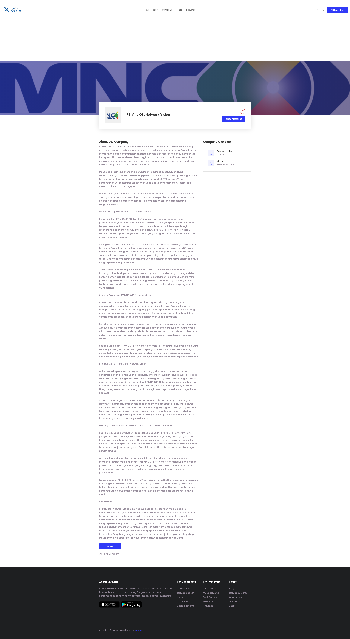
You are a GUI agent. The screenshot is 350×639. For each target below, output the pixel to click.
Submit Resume (185, 605)
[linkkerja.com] (12, 9)
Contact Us (235, 597)
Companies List (185, 592)
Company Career (238, 592)
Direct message (234, 119)
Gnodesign (140, 630)
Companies (183, 588)
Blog (231, 588)
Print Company (111, 553)
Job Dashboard (211, 588)
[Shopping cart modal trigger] (317, 10)
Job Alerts (182, 601)
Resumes (208, 605)
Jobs (180, 597)
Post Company (211, 597)
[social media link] (248, 630)
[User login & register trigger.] (322, 10)
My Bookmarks (211, 592)
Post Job (208, 601)
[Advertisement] (175, 40)
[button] (155, 9)
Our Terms (234, 601)
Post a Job (335, 9)
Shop (232, 605)
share (110, 546)
